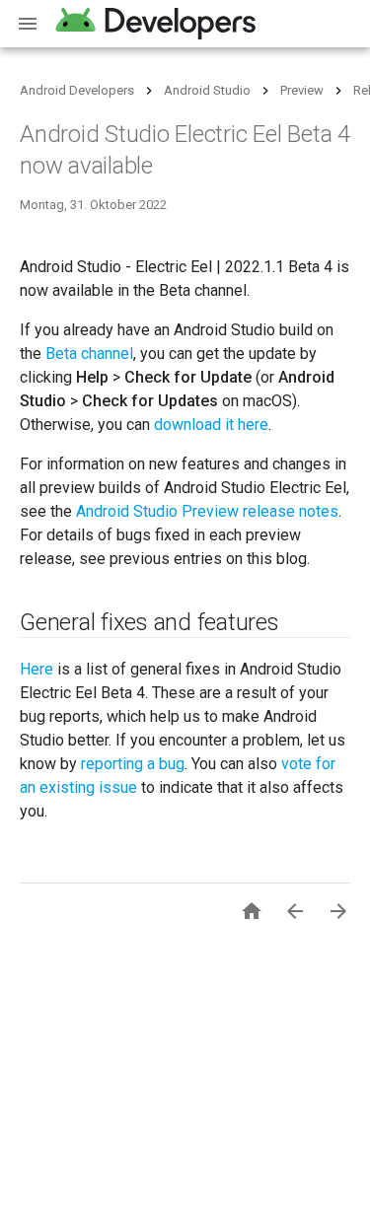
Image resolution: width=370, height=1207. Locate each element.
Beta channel (89, 353)
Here (36, 669)
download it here (211, 424)
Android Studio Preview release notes (207, 511)
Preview (302, 90)
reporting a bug (133, 763)
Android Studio (207, 90)
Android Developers (77, 90)
